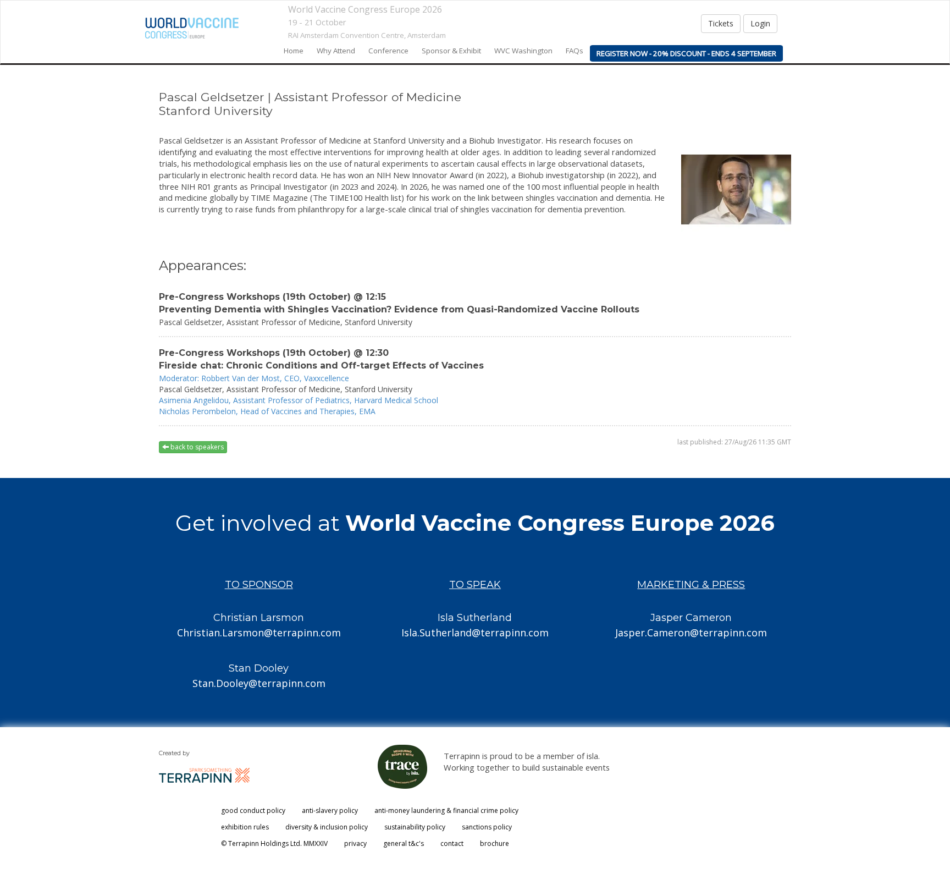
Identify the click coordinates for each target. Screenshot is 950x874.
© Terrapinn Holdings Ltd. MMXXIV (274, 843)
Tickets (720, 23)
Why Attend (336, 51)
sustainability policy (414, 827)
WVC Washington (523, 51)
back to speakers (196, 447)
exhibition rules (245, 827)
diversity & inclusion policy (326, 827)
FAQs (574, 51)
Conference (388, 51)
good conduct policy (253, 810)
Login (760, 23)
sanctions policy (487, 827)
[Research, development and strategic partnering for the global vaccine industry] (192, 28)
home (293, 51)
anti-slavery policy (330, 810)
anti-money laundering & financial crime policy (446, 810)
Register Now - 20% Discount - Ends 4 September (686, 53)
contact (451, 843)
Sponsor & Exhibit (451, 51)
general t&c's (403, 843)
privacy (355, 843)
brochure (494, 843)
